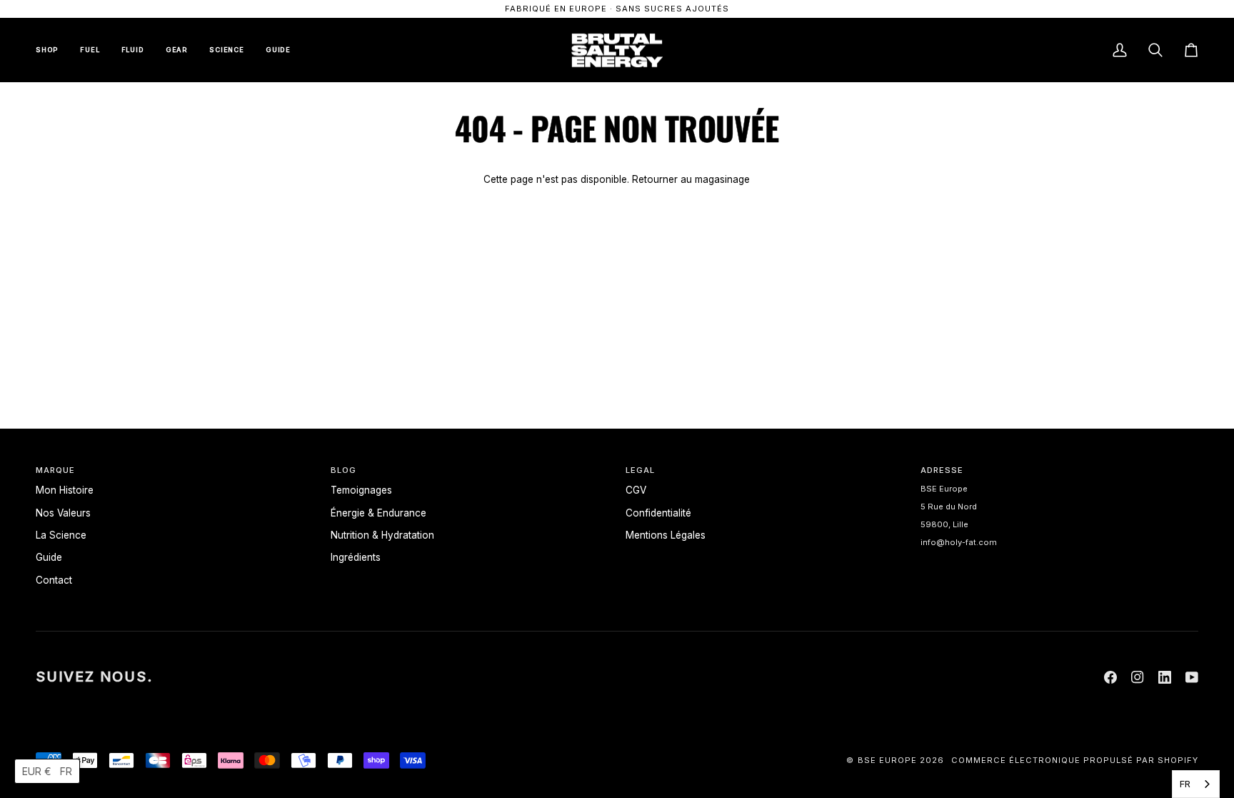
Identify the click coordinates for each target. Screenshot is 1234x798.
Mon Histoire (65, 490)
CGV (636, 490)
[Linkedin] (1164, 677)
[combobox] (1196, 784)
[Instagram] (1137, 677)
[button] (47, 771)
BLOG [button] (343, 470)
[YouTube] (1191, 677)
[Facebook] (1110, 677)
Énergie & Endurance (378, 513)
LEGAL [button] (640, 470)
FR (1185, 783)
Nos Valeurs (63, 513)
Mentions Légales (666, 535)
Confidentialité (658, 513)
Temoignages (361, 490)
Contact (54, 580)
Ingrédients (356, 557)
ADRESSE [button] (942, 470)
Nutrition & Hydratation (382, 535)
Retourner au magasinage (691, 179)
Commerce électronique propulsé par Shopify (1074, 760)
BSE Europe (887, 760)
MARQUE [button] (55, 470)
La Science (61, 535)
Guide (49, 557)
